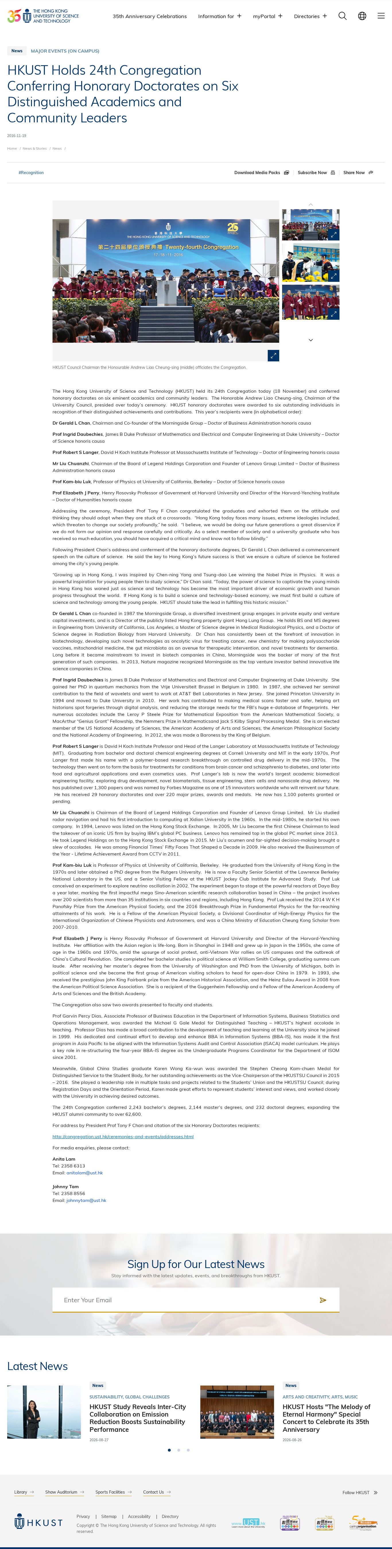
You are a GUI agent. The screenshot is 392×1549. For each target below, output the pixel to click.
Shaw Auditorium (61, 1492)
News (57, 148)
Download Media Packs (257, 172)
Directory (170, 1516)
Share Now (355, 172)
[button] (310, 340)
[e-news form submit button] (323, 1300)
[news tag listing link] (31, 173)
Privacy (83, 1516)
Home (12, 148)
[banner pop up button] (273, 355)
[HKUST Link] (43, 15)
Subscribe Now (313, 172)
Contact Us (153, 1492)
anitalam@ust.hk (85, 1173)
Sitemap (109, 1516)
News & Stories (35, 148)
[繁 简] (362, 16)
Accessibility (139, 1516)
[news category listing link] (65, 50)
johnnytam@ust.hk (86, 1200)
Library (20, 1492)
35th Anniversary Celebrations (150, 16)
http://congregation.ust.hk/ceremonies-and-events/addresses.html (123, 1136)
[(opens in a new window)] (290, 1524)
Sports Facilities (110, 1492)
